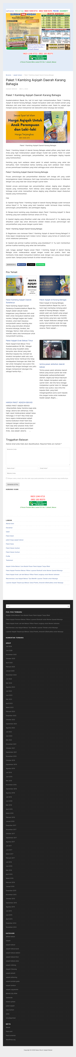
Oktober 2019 (10, 760)
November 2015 (11, 894)
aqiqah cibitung (11, 965)
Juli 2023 (9, 691)
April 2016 (9, 874)
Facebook (22, 264)
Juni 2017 (9, 850)
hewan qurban (10, 1001)
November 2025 (11, 654)
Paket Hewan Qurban (13, 548)
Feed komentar (11, 1035)
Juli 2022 (9, 732)
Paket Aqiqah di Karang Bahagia (52, 300)
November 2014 (11, 927)
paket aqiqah (10, 1006)
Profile (8, 556)
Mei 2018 (9, 805)
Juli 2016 (9, 862)
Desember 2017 (11, 825)
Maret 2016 (9, 878)
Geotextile (9, 997)
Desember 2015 (11, 890)
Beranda (8, 75)
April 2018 (9, 809)
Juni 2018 (9, 801)
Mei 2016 (9, 870)
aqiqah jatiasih (10, 973)
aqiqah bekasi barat (12, 949)
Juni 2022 (9, 736)
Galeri (8, 532)
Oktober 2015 (10, 898)
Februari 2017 (10, 858)
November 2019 (11, 756)
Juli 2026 (9, 646)
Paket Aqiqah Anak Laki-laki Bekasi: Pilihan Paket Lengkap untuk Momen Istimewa (32, 574)
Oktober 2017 (10, 833)
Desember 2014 (11, 923)
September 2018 (11, 789)
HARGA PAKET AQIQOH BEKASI (19, 402)
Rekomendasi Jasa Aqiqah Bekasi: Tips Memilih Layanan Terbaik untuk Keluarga (32, 578)
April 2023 (9, 703)
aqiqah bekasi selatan (13, 953)
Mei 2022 (9, 740)
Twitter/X (31, 264)
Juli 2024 (9, 679)
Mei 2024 (9, 683)
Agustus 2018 (10, 793)
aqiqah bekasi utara (12, 961)
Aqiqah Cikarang (11, 969)
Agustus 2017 (10, 841)
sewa (7, 1014)
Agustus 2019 (10, 768)
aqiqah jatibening (11, 977)
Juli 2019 (9, 772)
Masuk (8, 1027)
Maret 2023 (9, 707)
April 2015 (9, 919)
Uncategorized (11, 1018)
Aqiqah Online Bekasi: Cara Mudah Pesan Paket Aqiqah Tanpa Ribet (28, 566)
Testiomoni (9, 560)
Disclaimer (9, 527)
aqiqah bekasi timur (12, 957)
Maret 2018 (9, 813)
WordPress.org (10, 1039)
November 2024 (11, 675)
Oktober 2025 (10, 658)
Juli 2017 (9, 846)
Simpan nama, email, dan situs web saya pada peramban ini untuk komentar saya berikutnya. (38, 478)
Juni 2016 (9, 866)
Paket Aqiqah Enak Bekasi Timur (19, 341)
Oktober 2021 (10, 748)
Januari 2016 (10, 886)
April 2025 (9, 662)
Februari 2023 (10, 711)
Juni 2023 (9, 695)
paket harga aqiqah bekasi (14, 540)
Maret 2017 (9, 854)
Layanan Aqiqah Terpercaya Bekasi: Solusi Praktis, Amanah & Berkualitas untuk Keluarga (34, 582)
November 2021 (11, 744)
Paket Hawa (10, 544)
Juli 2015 (9, 911)
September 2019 (11, 764)
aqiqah (8, 940)
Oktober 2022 (10, 719)
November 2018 (11, 784)
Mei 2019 (9, 780)
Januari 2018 (10, 821)
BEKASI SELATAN (11, 993)
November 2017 (11, 829)
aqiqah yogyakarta (12, 989)
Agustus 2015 (10, 907)
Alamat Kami (10, 523)
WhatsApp (41, 264)
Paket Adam (10, 536)
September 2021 (11, 752)
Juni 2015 (9, 915)
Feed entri (9, 1031)
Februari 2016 (10, 882)
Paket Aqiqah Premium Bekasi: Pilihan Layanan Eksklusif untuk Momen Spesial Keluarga (34, 570)
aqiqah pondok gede (12, 981)
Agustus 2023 (10, 687)
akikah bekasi (10, 936)
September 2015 (11, 903)
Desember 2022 (11, 715)
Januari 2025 (10, 671)
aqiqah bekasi (17, 75)
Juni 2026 (9, 650)
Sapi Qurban (10, 1010)
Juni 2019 (9, 776)
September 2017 (11, 837)
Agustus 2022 (10, 728)
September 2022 (11, 724)
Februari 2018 (10, 817)
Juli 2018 (9, 797)
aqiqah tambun (11, 985)
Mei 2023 (9, 699)
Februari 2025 (10, 667)
